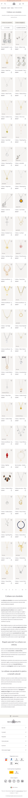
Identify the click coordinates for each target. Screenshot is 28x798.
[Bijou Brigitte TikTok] (5, 781)
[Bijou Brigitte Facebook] (14, 781)
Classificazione (21, 27)
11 (22, 589)
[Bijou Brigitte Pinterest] (18, 781)
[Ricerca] (5, 3)
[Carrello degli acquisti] (26, 3)
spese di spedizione (19, 790)
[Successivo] (25, 589)
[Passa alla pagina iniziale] (14, 3)
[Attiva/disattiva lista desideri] (11, 32)
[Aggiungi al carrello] (11, 49)
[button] (19, 3)
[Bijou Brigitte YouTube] (22, 781)
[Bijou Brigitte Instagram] (9, 781)
